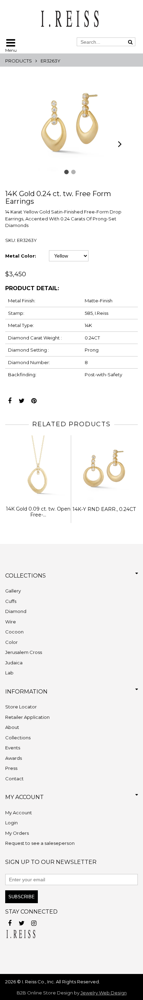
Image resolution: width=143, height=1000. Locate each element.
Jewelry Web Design (104, 992)
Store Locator (21, 706)
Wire (10, 621)
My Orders (17, 833)
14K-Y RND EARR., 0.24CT (104, 509)
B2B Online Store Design (45, 992)
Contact (14, 778)
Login (11, 822)
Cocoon (14, 632)
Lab (9, 672)
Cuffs (10, 601)
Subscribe (21, 896)
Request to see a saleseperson (40, 843)
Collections (18, 737)
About (12, 727)
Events (12, 747)
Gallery (13, 591)
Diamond (15, 611)
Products (18, 61)
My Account (18, 812)
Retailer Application (27, 717)
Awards (13, 758)
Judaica (14, 662)
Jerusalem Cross (23, 652)
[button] (66, 172)
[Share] (9, 399)
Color (11, 642)
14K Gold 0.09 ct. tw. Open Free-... (38, 512)
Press (11, 768)
